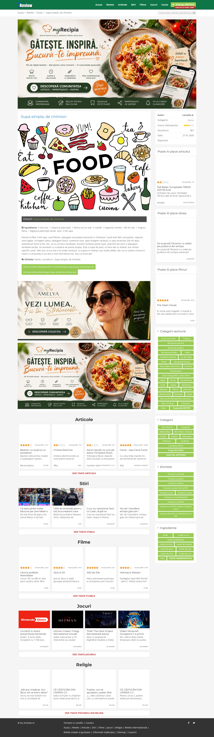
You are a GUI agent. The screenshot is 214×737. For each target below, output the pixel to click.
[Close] (135, 327)
